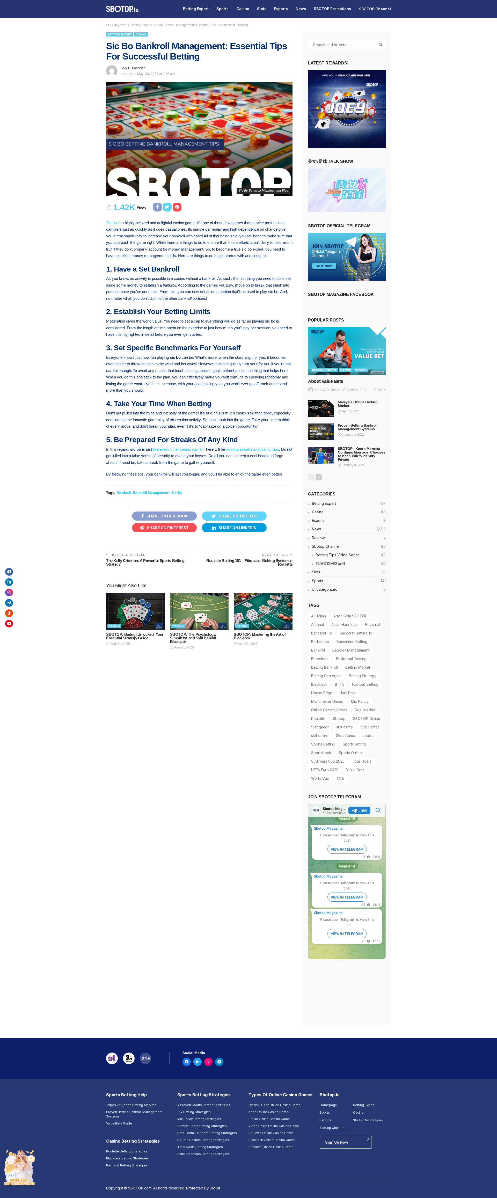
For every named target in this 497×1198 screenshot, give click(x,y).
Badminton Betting (352, 641)
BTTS (340, 684)
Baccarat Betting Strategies (127, 1165)
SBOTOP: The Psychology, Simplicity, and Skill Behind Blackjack (193, 638)
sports (368, 735)
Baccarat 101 (321, 633)
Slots (261, 8)
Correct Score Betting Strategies (202, 1126)
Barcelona (319, 658)
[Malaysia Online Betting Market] (321, 408)
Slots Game (345, 735)
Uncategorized (349, 589)
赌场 (340, 778)
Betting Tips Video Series (351, 555)
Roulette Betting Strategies (126, 1151)
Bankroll (124, 492)
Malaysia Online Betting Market (357, 404)
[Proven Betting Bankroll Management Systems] (321, 431)
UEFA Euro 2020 (325, 770)
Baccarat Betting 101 (357, 633)
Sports (222, 8)
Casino (242, 8)
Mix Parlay (360, 701)
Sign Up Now (336, 1142)
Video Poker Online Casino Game (273, 1126)
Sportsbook (321, 752)
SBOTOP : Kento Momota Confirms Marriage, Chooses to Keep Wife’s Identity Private (361, 454)
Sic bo (111, 223)
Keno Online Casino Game (268, 1112)
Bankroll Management (151, 492)
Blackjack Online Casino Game (271, 1140)
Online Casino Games (329, 710)
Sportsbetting (354, 744)
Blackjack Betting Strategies (127, 1158)
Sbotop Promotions (368, 1120)
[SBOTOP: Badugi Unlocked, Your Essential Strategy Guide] (135, 611)
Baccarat (372, 624)
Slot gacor (320, 727)
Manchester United (327, 701)
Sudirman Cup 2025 (328, 761)
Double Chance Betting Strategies (203, 1140)
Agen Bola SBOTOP (350, 616)
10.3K (381, 390)
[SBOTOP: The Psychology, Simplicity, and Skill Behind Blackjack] (199, 611)
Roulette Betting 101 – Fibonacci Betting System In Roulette (249, 562)
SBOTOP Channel (375, 9)
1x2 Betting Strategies (194, 1112)
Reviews (349, 538)
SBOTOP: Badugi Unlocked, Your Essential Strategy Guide (135, 636)
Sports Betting (323, 744)
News (301, 8)
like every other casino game (177, 449)
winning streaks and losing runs (252, 449)
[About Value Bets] (347, 351)
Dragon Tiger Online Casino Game (274, 1105)
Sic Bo (176, 492)
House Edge (321, 693)
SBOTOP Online (366, 718)
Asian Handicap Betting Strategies (203, 1154)
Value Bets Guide (119, 1123)
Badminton (320, 641)
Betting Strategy (362, 676)
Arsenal (317, 624)
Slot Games (369, 727)
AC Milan (318, 616)
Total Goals (361, 761)
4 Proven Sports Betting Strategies (203, 1105)
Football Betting (365, 684)
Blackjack (319, 684)
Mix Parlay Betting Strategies (199, 1119)
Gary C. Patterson (133, 68)
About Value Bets (325, 381)
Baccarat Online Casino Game (271, 1147)
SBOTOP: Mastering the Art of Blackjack (260, 636)
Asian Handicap (344, 624)
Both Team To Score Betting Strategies (207, 1133)
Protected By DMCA (203, 1188)
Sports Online (350, 752)
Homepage (328, 1105)
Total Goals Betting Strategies (200, 1147)
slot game (344, 727)
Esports (281, 8)
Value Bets (355, 770)
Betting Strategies (326, 676)
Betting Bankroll (324, 667)
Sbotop (339, 718)
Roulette (318, 718)
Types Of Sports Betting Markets (131, 1105)
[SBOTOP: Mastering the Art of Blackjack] (263, 611)
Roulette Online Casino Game (270, 1133)
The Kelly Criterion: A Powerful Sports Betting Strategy (145, 562)
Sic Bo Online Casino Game (269, 1119)
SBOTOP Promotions (332, 8)
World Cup (320, 778)
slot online (319, 735)
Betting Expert (196, 8)
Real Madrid (365, 710)
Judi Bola (348, 693)
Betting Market (357, 667)
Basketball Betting (351, 658)
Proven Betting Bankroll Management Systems (357, 427)
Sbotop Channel (349, 546)
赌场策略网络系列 (351, 563)
